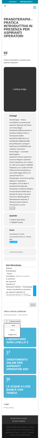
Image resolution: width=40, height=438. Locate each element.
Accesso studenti (18, 421)
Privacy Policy (9, 408)
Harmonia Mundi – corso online (15, 315)
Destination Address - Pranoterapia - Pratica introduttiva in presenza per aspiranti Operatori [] (19, 289)
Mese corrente (15, 321)
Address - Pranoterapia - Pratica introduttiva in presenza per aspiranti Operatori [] (11, 276)
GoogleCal (19, 252)
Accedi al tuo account (19, 418)
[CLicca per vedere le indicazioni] (35, 291)
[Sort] (8, 321)
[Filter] (5, 321)
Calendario (12, 252)
